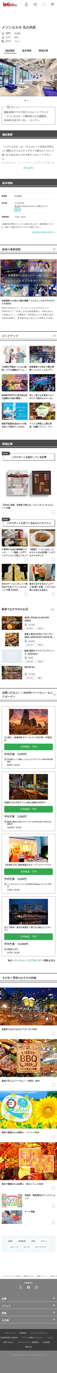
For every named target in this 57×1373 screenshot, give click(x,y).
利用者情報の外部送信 (9, 1337)
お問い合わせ (8, 1342)
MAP (17, 209)
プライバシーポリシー (39, 1332)
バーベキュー (20, 960)
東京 (34, 1241)
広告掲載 (46, 1342)
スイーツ (14, 1247)
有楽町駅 (22, 1241)
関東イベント (42, 1276)
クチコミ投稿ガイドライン (32, 1337)
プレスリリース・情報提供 (28, 1342)
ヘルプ (49, 1337)
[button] (25, 100)
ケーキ (27, 1247)
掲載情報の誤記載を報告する (43, 232)
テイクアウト (41, 1247)
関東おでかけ (28, 1276)
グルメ (44, 1241)
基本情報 (7, 183)
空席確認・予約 (28, 746)
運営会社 (28, 1346)
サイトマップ (10, 1332)
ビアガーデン (36, 960)
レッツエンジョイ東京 (11, 1276)
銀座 (11, 1241)
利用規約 (22, 1332)
